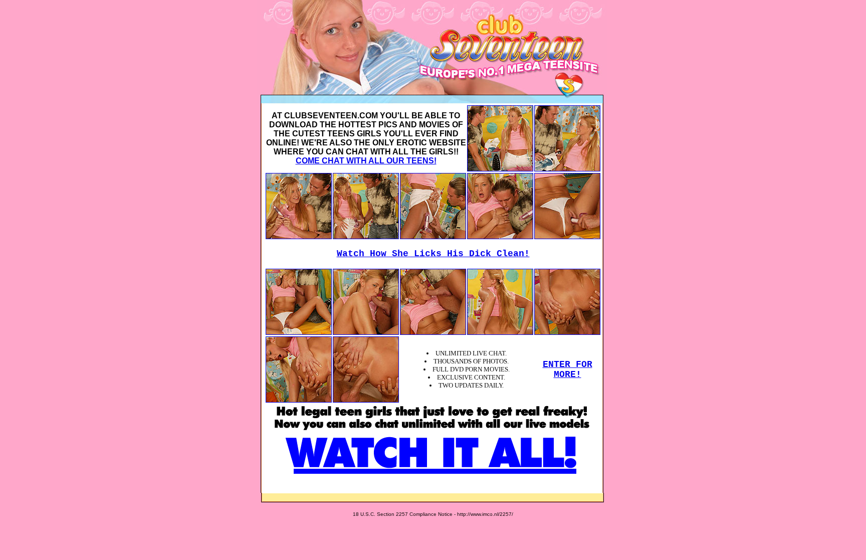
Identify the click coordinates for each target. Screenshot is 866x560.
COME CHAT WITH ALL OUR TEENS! (366, 160)
